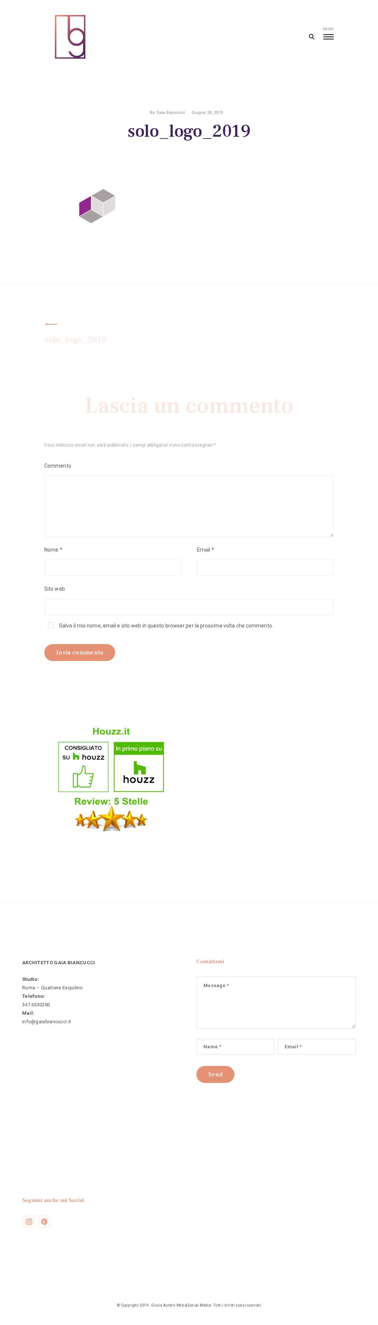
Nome (53, 550)
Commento (57, 466)
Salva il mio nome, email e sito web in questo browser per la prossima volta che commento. (166, 625)
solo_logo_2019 (75, 340)
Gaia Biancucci (171, 112)
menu (328, 29)
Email (205, 550)
